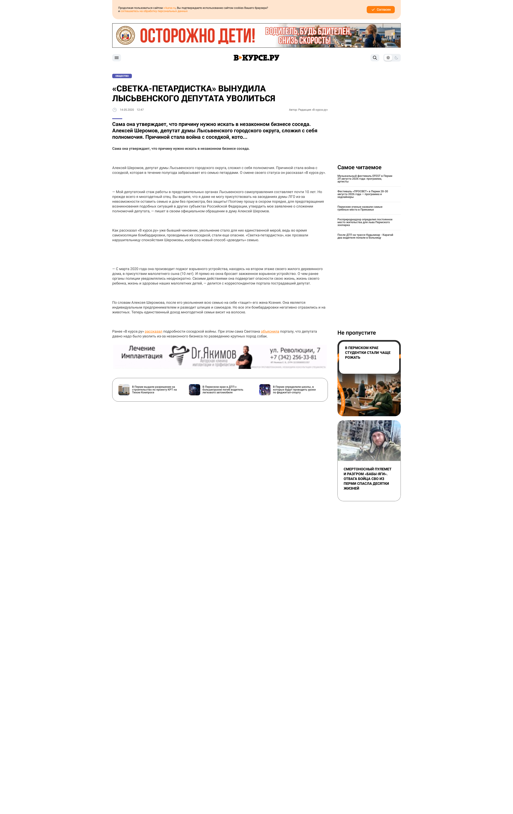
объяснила (270, 331)
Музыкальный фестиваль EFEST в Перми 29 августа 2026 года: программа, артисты (364, 179)
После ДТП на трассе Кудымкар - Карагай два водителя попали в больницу (365, 236)
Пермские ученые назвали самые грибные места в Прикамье (359, 208)
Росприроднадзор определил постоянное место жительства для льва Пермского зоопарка (365, 222)
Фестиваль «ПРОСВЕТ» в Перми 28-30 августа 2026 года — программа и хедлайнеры (362, 194)
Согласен (384, 9)
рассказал (154, 331)
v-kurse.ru (170, 8)
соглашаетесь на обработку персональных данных (154, 11)
